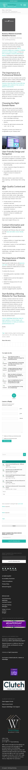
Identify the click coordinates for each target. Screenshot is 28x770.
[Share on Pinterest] (11, 344)
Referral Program (6, 586)
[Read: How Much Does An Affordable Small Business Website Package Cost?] (4, 470)
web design (14, 334)
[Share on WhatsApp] (8, 344)
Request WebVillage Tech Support (11, 706)
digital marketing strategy (19, 333)
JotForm (4, 611)
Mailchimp (4, 600)
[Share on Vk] (19, 344)
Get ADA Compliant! (13, 1)
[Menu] (24, 5)
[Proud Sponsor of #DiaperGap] (14, 624)
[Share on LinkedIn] (14, 344)
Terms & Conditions (7, 581)
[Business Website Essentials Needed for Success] (8, 24)
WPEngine (4, 606)
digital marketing (8, 333)
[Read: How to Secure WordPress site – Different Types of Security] (4, 465)
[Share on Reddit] (22, 344)
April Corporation (13, 652)
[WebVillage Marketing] (11, 5)
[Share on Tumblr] (16, 344)
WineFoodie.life (13, 657)
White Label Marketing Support (17, 640)
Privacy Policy (5, 584)
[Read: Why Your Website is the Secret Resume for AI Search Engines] (4, 481)
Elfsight (4, 612)
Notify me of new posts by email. (10, 438)
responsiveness (5, 334)
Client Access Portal (7, 704)
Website (21, 418)
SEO (11, 334)
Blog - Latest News (6, 10)
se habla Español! (6, 576)
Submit (14, 525)
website (8, 336)
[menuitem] (20, 5)
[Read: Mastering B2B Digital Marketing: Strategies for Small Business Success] (4, 476)
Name (21, 409)
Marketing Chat (13, 38)
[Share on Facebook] (3, 344)
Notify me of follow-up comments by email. (12, 436)
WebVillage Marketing (10, 39)
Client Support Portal (7, 701)
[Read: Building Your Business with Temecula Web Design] (4, 487)
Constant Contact (6, 602)
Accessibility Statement (8, 578)
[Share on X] (6, 344)
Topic (3, 518)
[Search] (20, 5)
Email (21, 414)
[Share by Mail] (24, 344)
